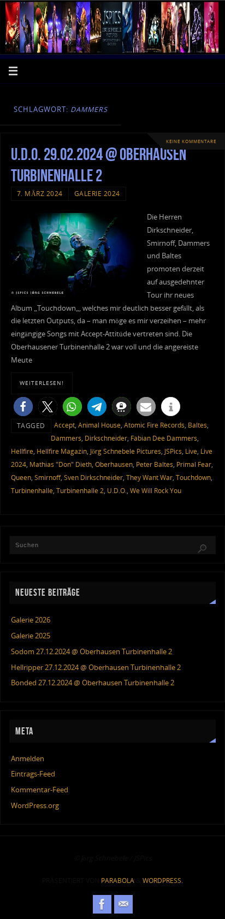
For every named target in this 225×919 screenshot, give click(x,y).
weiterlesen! (42, 383)
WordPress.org (35, 805)
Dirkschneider (106, 438)
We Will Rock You (155, 490)
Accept (64, 425)
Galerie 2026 (30, 620)
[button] (23, 406)
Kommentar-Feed (39, 790)
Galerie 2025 (30, 636)
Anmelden (27, 758)
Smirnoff (47, 477)
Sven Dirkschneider (93, 477)
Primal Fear (193, 464)
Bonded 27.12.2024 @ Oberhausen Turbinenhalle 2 (92, 682)
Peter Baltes (154, 464)
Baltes (197, 425)
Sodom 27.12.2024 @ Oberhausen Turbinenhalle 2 (91, 651)
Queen (21, 477)
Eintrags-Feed (33, 774)
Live (191, 451)
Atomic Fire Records (154, 425)
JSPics (173, 451)
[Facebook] (102, 904)
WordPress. (163, 880)
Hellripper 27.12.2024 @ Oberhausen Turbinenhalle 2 (96, 667)
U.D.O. (117, 490)
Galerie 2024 (97, 193)
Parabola (117, 880)
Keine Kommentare (191, 141)
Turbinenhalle (32, 490)
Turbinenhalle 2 (80, 490)
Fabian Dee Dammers (164, 438)
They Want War (149, 477)
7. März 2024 (40, 193)
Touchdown (193, 477)
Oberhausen (114, 464)
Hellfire (22, 451)
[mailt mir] (123, 904)
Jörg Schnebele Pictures (125, 451)
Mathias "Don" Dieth (60, 464)
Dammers (66, 438)
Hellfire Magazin (62, 451)
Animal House (99, 425)
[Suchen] (202, 548)
